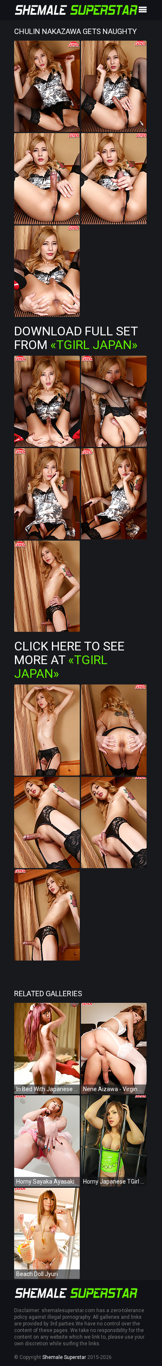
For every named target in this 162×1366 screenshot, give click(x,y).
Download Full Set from (75, 338)
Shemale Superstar (64, 1357)
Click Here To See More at (69, 660)
